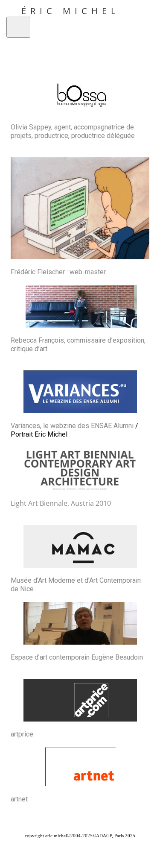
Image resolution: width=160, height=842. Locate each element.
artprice (22, 734)
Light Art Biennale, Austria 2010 (61, 503)
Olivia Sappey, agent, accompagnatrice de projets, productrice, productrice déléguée (73, 131)
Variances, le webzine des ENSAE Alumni (72, 426)
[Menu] (18, 27)
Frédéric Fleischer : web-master (58, 272)
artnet (19, 799)
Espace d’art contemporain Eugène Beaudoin (77, 657)
